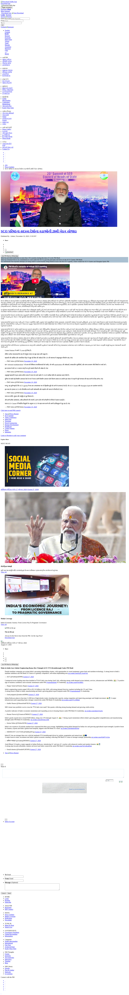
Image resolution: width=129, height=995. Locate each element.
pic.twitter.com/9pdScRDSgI (70, 728)
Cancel (4, 893)
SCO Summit (9, 416)
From (3, 21)
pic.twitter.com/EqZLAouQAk (78, 673)
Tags (6, 414)
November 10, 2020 (30, 361)
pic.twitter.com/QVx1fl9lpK (71, 700)
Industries (8, 432)
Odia (6, 50)
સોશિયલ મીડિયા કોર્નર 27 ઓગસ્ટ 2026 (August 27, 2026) (20, 489)
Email (8, 874)
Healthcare (8, 426)
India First (8, 419)
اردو (6, 52)
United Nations (10, 428)
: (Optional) (11, 882)
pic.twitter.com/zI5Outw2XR (40, 720)
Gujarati (7, 32)
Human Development (12, 425)
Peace (7, 430)
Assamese (8, 47)
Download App (10, 638)
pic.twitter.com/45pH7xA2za (100, 737)
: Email (9, 878)
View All (4, 572)
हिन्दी (7, 34)
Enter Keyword (6, 18)
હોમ (6, 165)
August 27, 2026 (28, 677)
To (2, 23)
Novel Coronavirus (11, 423)
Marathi (7, 45)
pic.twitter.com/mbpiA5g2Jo (94, 711)
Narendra (6, 9)
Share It (3, 766)
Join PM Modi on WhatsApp (10, 256)
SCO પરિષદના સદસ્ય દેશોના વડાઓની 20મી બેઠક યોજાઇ (39, 231)
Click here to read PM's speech (10, 410)
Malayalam (8, 39)
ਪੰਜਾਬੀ (7, 54)
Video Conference (10, 417)
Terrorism (8, 421)
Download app (5, 3)
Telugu (7, 41)
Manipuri (8, 49)
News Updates (9, 167)
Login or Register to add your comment (13, 435)
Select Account (9, 821)
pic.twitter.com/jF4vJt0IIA (75, 682)
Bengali (7, 36)
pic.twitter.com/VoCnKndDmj (82, 746)
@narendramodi (51, 682)
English (7, 30)
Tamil (6, 43)
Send (9, 893)
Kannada (8, 38)
